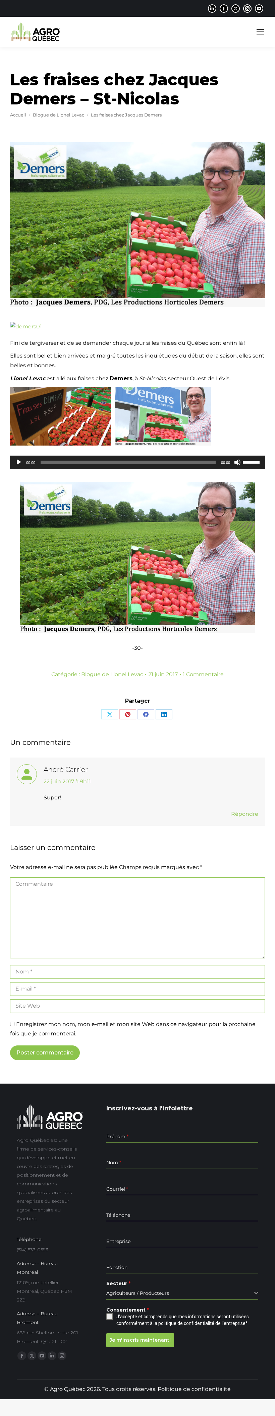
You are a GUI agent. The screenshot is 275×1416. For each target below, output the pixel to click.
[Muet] (237, 462)
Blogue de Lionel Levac (112, 674)
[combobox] (182, 1293)
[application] (137, 462)
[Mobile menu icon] (260, 31)
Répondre (244, 814)
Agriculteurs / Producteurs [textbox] (137, 1293)
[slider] (252, 462)
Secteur (118, 1283)
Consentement (127, 1310)
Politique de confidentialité (194, 1389)
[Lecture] (18, 462)
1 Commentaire (203, 674)
